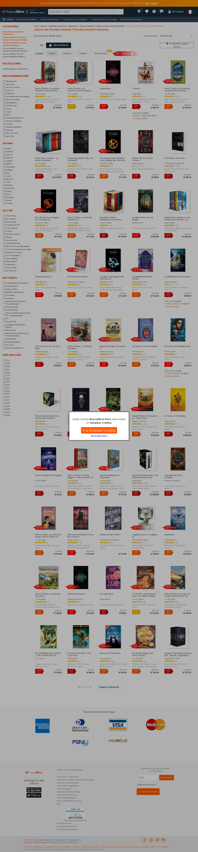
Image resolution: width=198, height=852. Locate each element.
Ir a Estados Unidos (99, 430)
